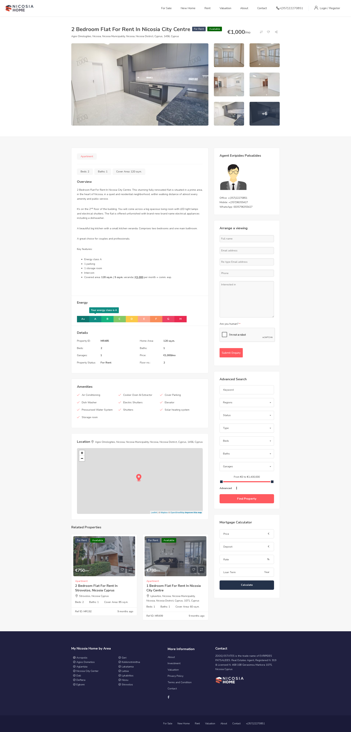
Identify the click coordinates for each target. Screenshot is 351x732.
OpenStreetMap (177, 512)
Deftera (80, 680)
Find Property (246, 499)
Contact (262, 8)
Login (323, 8)
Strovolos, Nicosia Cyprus (94, 596)
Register (334, 8)
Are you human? (230, 324)
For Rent (199, 29)
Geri (124, 657)
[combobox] (247, 402)
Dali (78, 675)
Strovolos (127, 684)
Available (214, 29)
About (244, 8)
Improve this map (193, 512)
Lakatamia (128, 666)
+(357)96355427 (238, 202)
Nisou (125, 680)
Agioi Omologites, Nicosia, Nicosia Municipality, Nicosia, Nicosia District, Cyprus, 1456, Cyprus (125, 36)
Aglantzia (81, 666)
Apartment (87, 156)
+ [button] (82, 453)
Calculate (247, 585)
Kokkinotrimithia (131, 662)
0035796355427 (242, 207)
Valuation (225, 8)
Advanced (226, 488)
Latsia (125, 671)
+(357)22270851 (291, 8)
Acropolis (81, 657)
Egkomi (80, 684)
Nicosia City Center (87, 671)
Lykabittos (127, 675)
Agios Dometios (85, 662)
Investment (174, 663)
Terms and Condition (180, 682)
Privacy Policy (175, 676)
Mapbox (164, 512)
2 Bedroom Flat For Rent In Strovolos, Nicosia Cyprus (96, 588)
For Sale (166, 8)
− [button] (82, 458)
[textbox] (247, 402)
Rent (207, 8)
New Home (188, 8)
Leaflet (154, 512)
